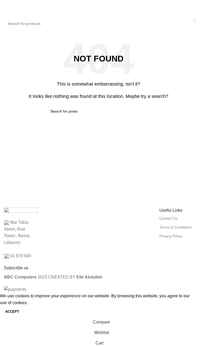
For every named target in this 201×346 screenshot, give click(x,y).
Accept (12, 312)
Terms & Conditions (175, 227)
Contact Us (168, 218)
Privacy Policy (170, 236)
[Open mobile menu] (6, 8)
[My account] (191, 8)
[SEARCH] (195, 20)
